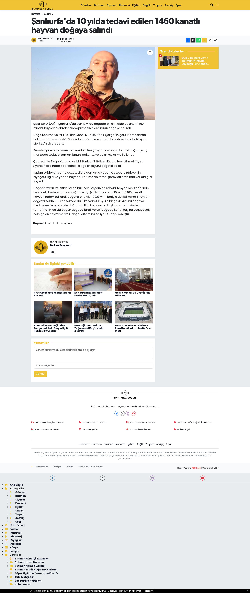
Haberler (35, 14)
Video (14, 529)
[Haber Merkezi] (41, 247)
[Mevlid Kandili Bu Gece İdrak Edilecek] (134, 279)
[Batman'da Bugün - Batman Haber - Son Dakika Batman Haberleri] (42, 5)
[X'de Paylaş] (193, 40)
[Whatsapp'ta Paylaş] (198, 40)
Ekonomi (124, 5)
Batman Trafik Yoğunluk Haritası (194, 422)
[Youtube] (133, 413)
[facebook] (52, 478)
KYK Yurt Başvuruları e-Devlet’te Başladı (88, 294)
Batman (99, 5)
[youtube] (202, 478)
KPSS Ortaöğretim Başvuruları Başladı (52, 294)
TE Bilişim (196, 468)
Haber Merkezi (60, 245)
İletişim (57, 466)
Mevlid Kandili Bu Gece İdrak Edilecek (132, 294)
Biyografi (16, 540)
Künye (70, 466)
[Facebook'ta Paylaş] (188, 40)
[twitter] (102, 478)
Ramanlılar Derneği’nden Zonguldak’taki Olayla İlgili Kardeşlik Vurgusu (51, 328)
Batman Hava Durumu (94, 422)
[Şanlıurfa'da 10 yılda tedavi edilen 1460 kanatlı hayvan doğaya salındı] (93, 83)
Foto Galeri (17, 525)
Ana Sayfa (16, 485)
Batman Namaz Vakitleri (143, 422)
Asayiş (168, 5)
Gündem (86, 5)
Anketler (15, 544)
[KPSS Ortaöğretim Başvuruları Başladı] (53, 279)
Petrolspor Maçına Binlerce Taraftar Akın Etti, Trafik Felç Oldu (133, 328)
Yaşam (157, 5)
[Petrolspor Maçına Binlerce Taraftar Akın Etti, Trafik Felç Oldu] (134, 312)
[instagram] (152, 478)
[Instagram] (127, 413)
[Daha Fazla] (204, 40)
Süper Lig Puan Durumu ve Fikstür (36, 573)
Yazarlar (16, 532)
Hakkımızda (41, 466)
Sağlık (147, 5)
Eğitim (136, 5)
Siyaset (112, 5)
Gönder (40, 373)
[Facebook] (116, 413)
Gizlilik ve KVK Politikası (90, 466)
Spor (179, 5)
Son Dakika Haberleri (140, 429)
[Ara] (212, 5)
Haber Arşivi (183, 429)
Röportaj (16, 536)
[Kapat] (248, 591)
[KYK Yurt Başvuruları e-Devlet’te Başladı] (93, 279)
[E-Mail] (52, 252)
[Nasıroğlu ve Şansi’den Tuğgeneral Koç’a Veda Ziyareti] (93, 312)
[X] (122, 413)
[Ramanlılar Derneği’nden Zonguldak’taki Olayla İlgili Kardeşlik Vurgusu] (53, 312)
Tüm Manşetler (90, 429)
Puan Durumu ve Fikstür (47, 429)
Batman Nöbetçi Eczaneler (49, 422)
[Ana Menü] (217, 5)
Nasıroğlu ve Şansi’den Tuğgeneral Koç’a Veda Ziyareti (88, 328)
